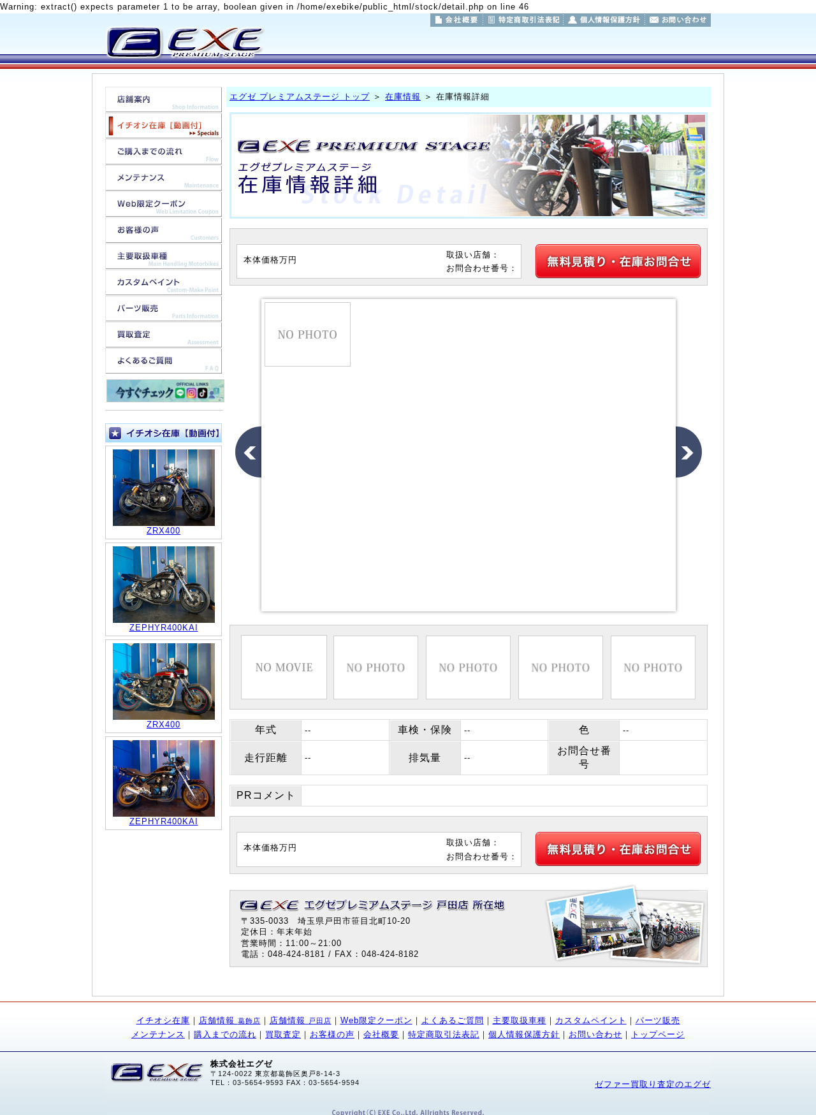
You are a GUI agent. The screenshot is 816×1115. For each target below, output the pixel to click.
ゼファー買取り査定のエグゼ (653, 1084)
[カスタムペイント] (163, 288)
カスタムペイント (591, 1020)
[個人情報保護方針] (604, 20)
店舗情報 (230, 1020)
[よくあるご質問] (163, 367)
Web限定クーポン (376, 1020)
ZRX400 (163, 531)
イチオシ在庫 (163, 1020)
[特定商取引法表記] (523, 20)
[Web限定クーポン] (163, 210)
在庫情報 (403, 96)
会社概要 (381, 1034)
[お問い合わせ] (678, 20)
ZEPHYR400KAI (163, 627)
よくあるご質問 (452, 1020)
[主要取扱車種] (163, 262)
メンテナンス (158, 1034)
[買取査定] (163, 341)
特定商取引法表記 (443, 1034)
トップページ (658, 1034)
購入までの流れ (225, 1034)
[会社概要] (456, 20)
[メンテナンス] (163, 184)
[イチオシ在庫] (163, 131)
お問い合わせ (595, 1034)
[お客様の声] (163, 236)
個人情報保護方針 (524, 1034)
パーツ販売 (658, 1020)
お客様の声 (332, 1034)
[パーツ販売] (163, 314)
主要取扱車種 (519, 1020)
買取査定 (283, 1034)
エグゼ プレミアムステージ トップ (299, 96)
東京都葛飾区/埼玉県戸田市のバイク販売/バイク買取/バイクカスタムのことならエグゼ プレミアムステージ (184, 42)
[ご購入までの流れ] (163, 158)
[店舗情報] (163, 105)
